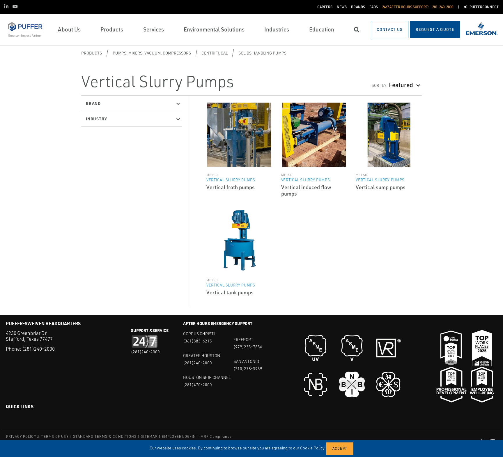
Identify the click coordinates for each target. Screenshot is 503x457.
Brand (93, 103)
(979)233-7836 (247, 346)
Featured (401, 85)
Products (91, 52)
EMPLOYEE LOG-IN (179, 436)
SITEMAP (149, 436)
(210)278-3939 (247, 368)
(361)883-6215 (197, 340)
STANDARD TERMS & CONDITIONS (105, 436)
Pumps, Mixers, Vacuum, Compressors (152, 52)
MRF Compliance (216, 436)
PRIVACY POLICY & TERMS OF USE (37, 436)
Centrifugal (214, 52)
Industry (96, 118)
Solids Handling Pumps (262, 52)
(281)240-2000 (38, 349)
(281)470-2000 (197, 384)
